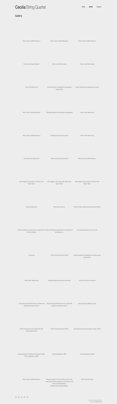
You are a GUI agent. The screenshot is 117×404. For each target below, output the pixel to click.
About (83, 7)
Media (91, 7)
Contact (99, 7)
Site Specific (99, 401)
